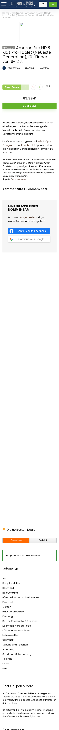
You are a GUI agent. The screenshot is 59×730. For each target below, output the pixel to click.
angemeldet (28, 217)
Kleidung (7, 616)
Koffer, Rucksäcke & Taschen (20, 621)
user (5, 668)
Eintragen (53, 4)
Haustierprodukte (13, 611)
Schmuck (7, 640)
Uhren (6, 663)
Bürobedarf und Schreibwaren (20, 597)
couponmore (13, 67)
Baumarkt (8, 588)
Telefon (7, 658)
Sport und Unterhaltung (16, 654)
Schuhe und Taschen (15, 644)
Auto (5, 578)
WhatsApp (44, 141)
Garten (6, 607)
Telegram (8, 145)
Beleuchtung (10, 592)
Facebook (27, 145)
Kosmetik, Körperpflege (16, 625)
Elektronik (17, 13)
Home (6, 13)
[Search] (33, 4)
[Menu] (4, 4)
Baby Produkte (11, 583)
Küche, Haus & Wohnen (16, 630)
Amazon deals (19, 179)
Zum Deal (29, 106)
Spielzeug (8, 649)
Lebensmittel (10, 635)
